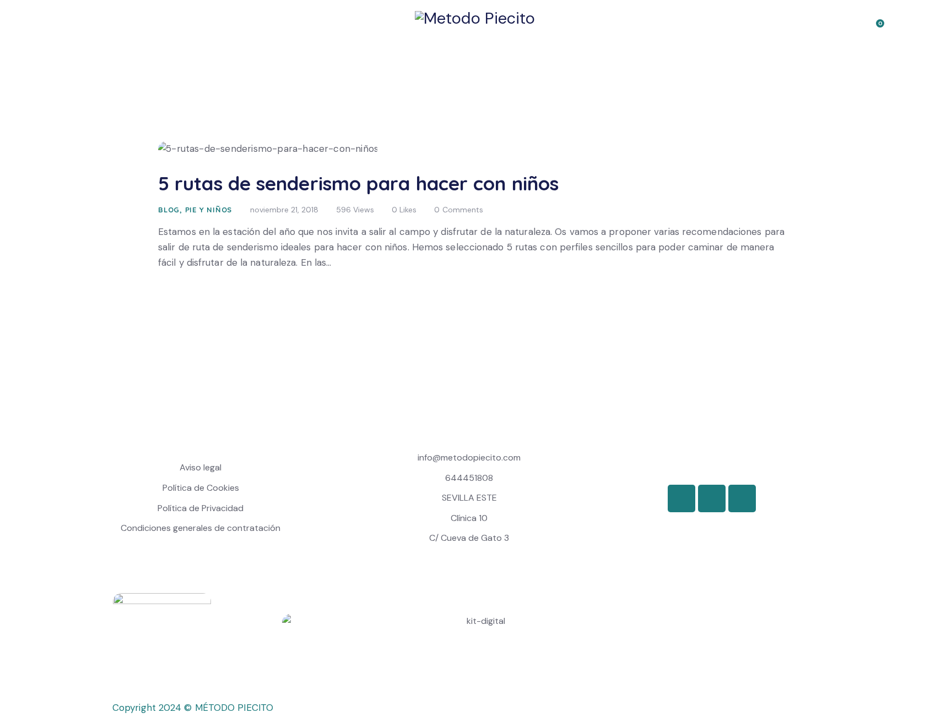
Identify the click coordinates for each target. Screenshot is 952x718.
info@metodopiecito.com (469, 457)
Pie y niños (208, 209)
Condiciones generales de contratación (200, 528)
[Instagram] (742, 498)
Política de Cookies (201, 488)
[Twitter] (712, 498)
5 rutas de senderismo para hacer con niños (358, 183)
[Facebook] (681, 498)
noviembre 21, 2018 (284, 210)
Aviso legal (200, 467)
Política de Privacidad (201, 508)
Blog (169, 209)
